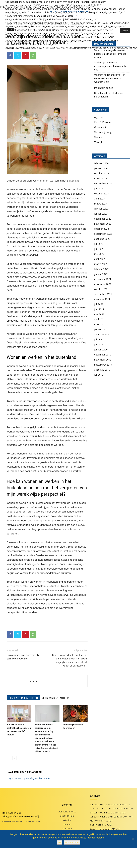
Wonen (98, 137)
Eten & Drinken (102, 122)
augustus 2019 (102, 369)
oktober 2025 (101, 173)
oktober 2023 (101, 193)
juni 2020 (99, 344)
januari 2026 (101, 168)
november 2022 (102, 223)
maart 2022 (100, 264)
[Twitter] (17, 55)
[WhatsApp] (33, 55)
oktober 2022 (101, 228)
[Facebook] (10, 55)
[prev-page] (9, 758)
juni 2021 (99, 309)
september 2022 (103, 233)
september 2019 (103, 364)
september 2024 (103, 183)
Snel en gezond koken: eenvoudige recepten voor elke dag (110, 66)
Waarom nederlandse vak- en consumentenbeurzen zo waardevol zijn (109, 78)
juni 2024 (99, 188)
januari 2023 (101, 213)
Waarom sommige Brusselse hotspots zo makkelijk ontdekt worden (110, 54)
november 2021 (102, 284)
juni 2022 (99, 248)
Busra (33, 681)
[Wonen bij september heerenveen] (75, 713)
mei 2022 (99, 253)
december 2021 (102, 279)
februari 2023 (101, 208)
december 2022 (102, 218)
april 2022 (99, 259)
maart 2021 (100, 324)
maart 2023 (100, 203)
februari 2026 (101, 163)
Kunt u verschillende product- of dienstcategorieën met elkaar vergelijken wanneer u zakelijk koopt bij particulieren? (70, 660)
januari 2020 (101, 349)
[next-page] (15, 758)
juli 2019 (98, 374)
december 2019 (102, 354)
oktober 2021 (101, 289)
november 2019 (102, 359)
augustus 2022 (102, 238)
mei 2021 (99, 314)
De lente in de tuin (103, 88)
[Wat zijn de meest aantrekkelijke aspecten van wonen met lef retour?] (19, 713)
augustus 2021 (102, 299)
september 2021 (103, 294)
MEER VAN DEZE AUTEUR (55, 698)
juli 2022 (98, 243)
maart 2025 (100, 178)
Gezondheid (100, 127)
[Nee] (132, 839)
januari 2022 (101, 274)
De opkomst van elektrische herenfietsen (108, 95)
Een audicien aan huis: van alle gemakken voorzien (23, 657)
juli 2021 (98, 304)
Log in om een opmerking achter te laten (29, 778)
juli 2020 (98, 339)
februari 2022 (101, 269)
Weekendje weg (102, 132)
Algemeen (99, 117)
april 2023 (99, 198)
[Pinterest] (25, 55)
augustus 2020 (102, 334)
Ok (59, 842)
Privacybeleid (72, 842)
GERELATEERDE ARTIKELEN (23, 698)
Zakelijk (98, 142)
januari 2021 (101, 329)
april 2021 (99, 319)
